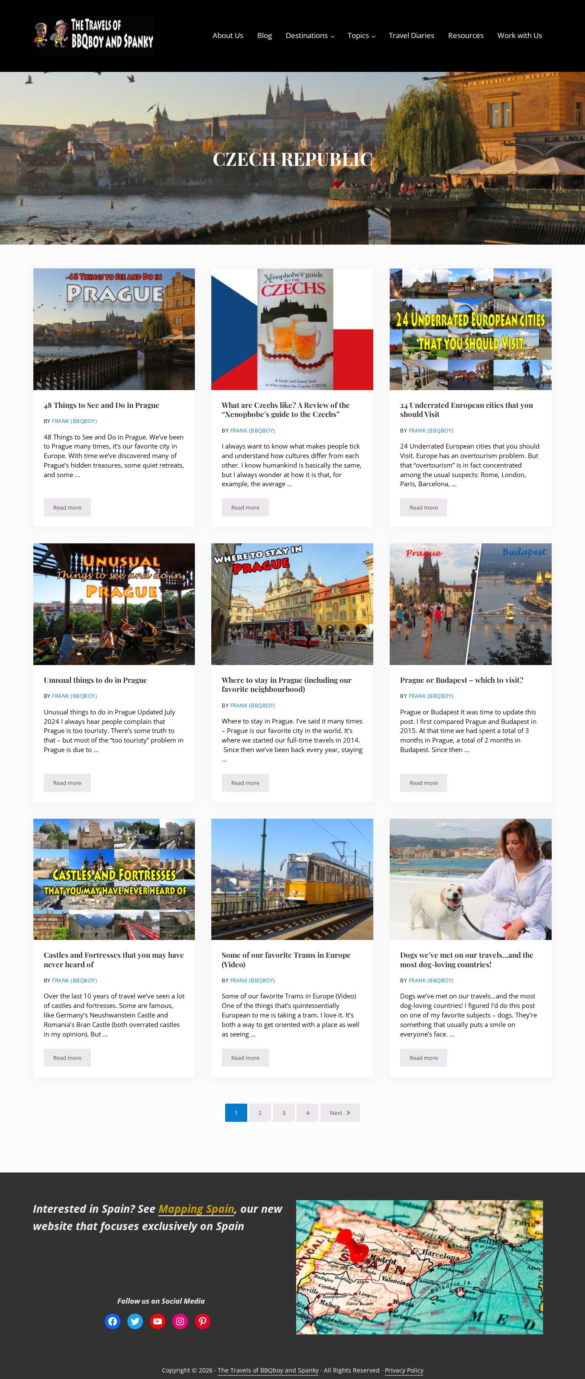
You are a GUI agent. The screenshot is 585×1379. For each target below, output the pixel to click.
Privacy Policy (404, 1370)
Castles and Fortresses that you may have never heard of (114, 959)
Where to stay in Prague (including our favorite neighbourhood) (287, 684)
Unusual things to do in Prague (95, 680)
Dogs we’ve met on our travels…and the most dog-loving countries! (466, 959)
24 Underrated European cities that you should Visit (466, 409)
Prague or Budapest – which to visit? (462, 680)
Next (336, 1113)
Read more (72, 509)
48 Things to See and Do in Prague (101, 405)
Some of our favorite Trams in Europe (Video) (286, 959)
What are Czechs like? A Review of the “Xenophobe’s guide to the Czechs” (286, 409)
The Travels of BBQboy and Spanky (268, 1370)
